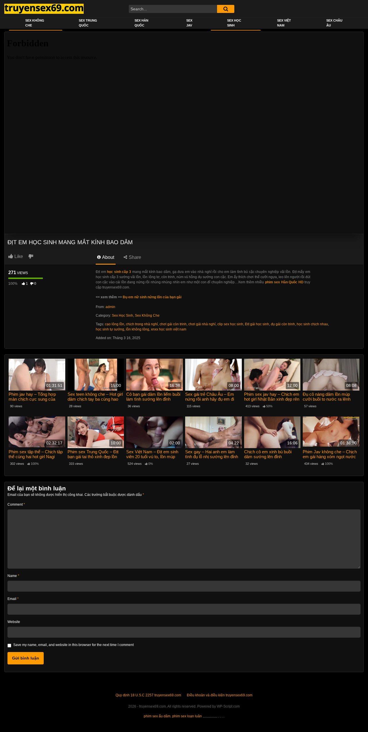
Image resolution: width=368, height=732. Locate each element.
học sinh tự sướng (110, 329)
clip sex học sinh (230, 324)
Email (13, 599)
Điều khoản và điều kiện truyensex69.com (219, 695)
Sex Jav (189, 23)
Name (13, 576)
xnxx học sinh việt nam (168, 329)
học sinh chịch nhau (312, 324)
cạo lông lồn (114, 324)
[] (225, 9)
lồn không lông (137, 329)
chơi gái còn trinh (173, 324)
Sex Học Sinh (234, 23)
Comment (16, 504)
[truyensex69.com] (44, 8)
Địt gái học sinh (257, 324)
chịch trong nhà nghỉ (142, 324)
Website (13, 622)
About (107, 257)
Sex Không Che (34, 23)
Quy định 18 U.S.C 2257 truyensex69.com (148, 695)
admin (110, 307)
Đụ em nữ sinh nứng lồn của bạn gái (152, 297)
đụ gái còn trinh (283, 324)
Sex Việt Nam (284, 23)
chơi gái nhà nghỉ (202, 324)
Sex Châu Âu (334, 23)
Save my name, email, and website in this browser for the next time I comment (73, 645)
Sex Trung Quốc (88, 23)
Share (134, 257)
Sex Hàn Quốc (141, 23)
